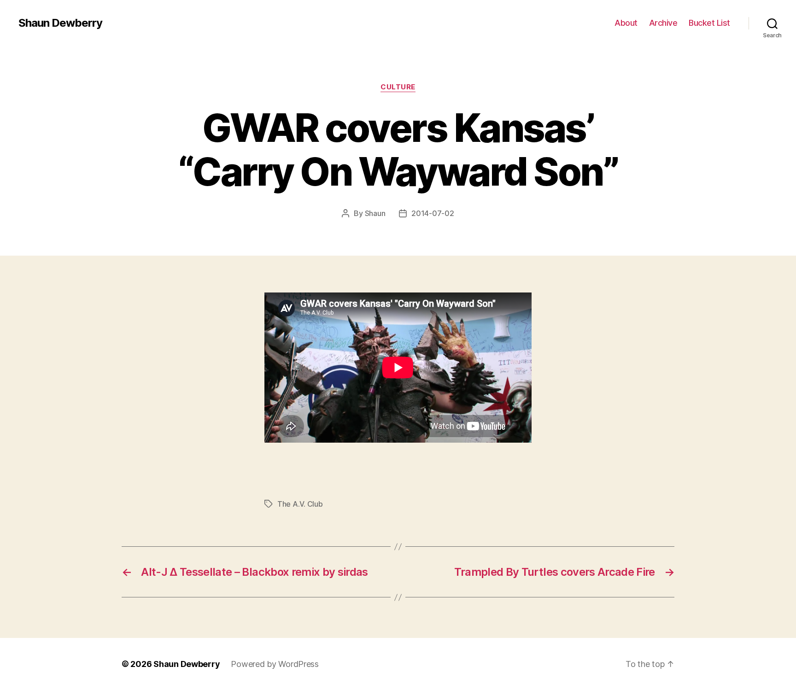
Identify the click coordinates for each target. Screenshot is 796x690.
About (626, 23)
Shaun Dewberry (60, 23)
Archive (663, 23)
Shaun (375, 213)
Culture (398, 87)
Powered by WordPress (275, 664)
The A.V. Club (300, 504)
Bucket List (709, 23)
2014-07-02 (432, 213)
